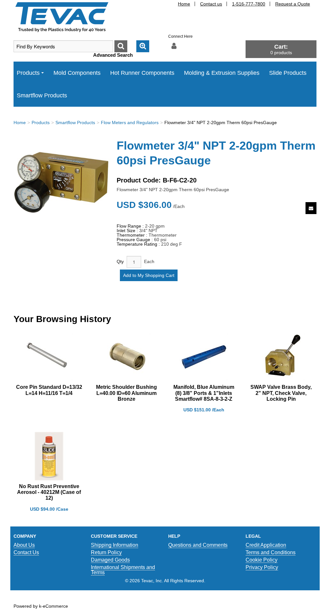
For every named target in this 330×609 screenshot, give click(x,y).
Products (28, 73)
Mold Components (77, 73)
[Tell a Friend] (311, 208)
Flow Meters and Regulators (130, 122)
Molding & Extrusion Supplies (221, 73)
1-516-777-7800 (248, 3)
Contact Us (26, 552)
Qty (120, 261)
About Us (24, 545)
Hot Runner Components (142, 73)
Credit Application (266, 545)
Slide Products (287, 73)
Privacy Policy (262, 567)
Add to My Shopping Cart (148, 275)
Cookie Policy (261, 560)
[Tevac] (62, 17)
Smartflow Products (42, 95)
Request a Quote (292, 3)
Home (184, 3)
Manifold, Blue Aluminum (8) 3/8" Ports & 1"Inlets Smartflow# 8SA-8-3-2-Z (203, 392)
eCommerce (55, 606)
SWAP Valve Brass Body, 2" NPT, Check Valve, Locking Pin (281, 392)
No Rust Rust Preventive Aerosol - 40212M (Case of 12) (49, 492)
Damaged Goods (110, 560)
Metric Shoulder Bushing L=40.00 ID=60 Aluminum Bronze (126, 392)
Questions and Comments (198, 545)
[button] (281, 49)
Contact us (211, 3)
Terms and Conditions (271, 552)
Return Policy (106, 552)
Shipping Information (114, 545)
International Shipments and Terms (123, 570)
